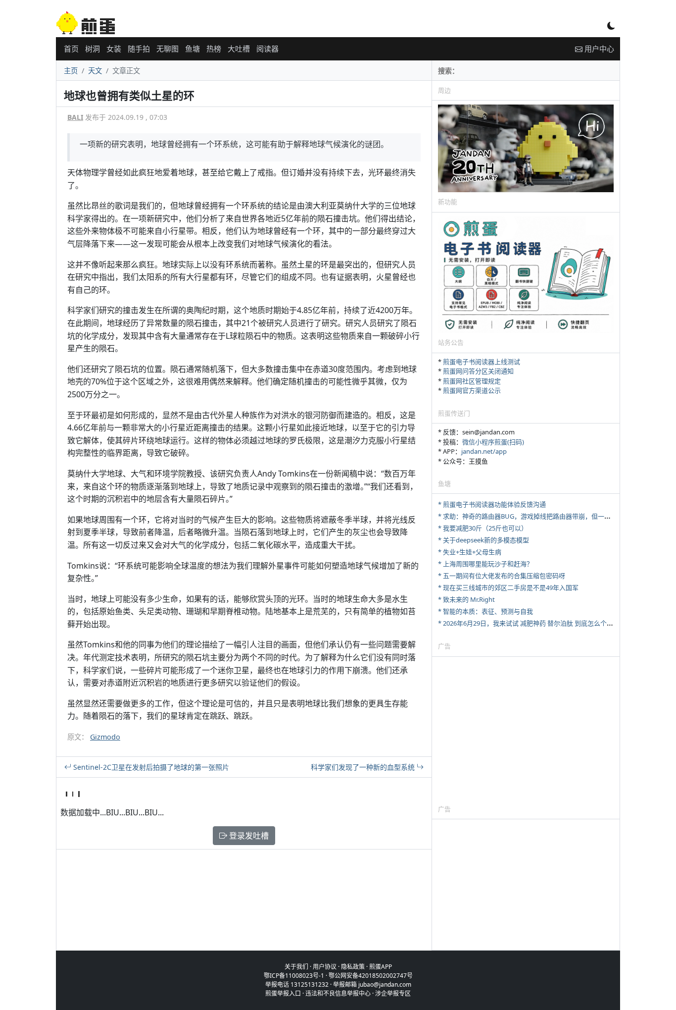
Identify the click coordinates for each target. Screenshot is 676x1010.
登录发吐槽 (248, 835)
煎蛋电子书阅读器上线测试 (481, 361)
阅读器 (267, 48)
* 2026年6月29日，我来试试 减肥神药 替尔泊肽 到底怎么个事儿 (529, 623)
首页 (71, 48)
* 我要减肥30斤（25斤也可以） (483, 528)
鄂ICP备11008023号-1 (294, 975)
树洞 (92, 48)
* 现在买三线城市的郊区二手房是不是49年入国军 (508, 587)
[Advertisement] (526, 730)
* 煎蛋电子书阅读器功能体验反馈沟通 (492, 504)
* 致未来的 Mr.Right (466, 599)
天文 (95, 70)
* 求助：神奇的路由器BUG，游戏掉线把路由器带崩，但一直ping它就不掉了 (547, 516)
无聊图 (167, 48)
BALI (75, 117)
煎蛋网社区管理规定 (472, 380)
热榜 (213, 48)
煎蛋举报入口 (283, 993)
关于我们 (296, 966)
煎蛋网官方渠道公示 (472, 390)
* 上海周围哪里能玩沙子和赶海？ (485, 563)
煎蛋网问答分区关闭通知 (478, 371)
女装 (113, 48)
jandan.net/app (484, 451)
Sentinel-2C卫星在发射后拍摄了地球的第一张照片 (150, 767)
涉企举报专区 (393, 993)
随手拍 (139, 48)
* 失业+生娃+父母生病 (469, 551)
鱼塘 (192, 48)
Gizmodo (105, 737)
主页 (71, 70)
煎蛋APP (380, 966)
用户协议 (325, 966)
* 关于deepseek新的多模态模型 (483, 539)
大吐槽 (239, 48)
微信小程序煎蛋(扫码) (493, 441)
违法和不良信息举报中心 (338, 993)
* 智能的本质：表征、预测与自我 (485, 611)
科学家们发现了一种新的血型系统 (364, 767)
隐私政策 (353, 966)
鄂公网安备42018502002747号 (371, 975)
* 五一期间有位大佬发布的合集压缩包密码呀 (501, 575)
